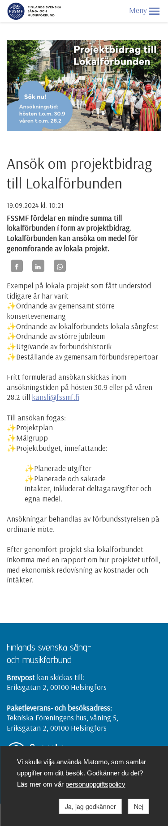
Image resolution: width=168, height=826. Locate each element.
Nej (138, 806)
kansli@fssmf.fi (55, 397)
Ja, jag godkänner (90, 806)
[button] (154, 11)
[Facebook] (17, 266)
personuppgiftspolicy (95, 784)
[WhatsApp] (60, 266)
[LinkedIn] (38, 266)
